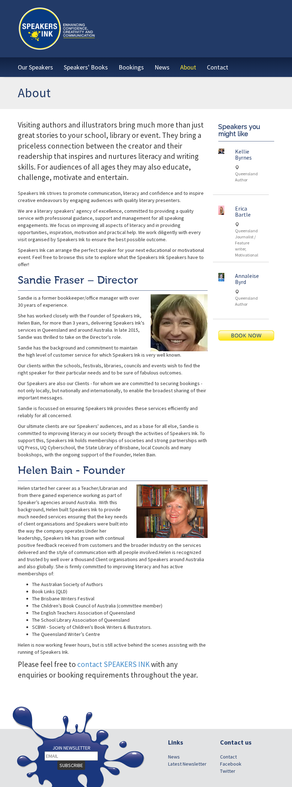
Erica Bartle (243, 211)
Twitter (227, 771)
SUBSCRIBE (71, 765)
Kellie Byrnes (243, 154)
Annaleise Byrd (247, 279)
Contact (228, 757)
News (174, 757)
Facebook (230, 764)
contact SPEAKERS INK (113, 664)
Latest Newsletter (187, 764)
